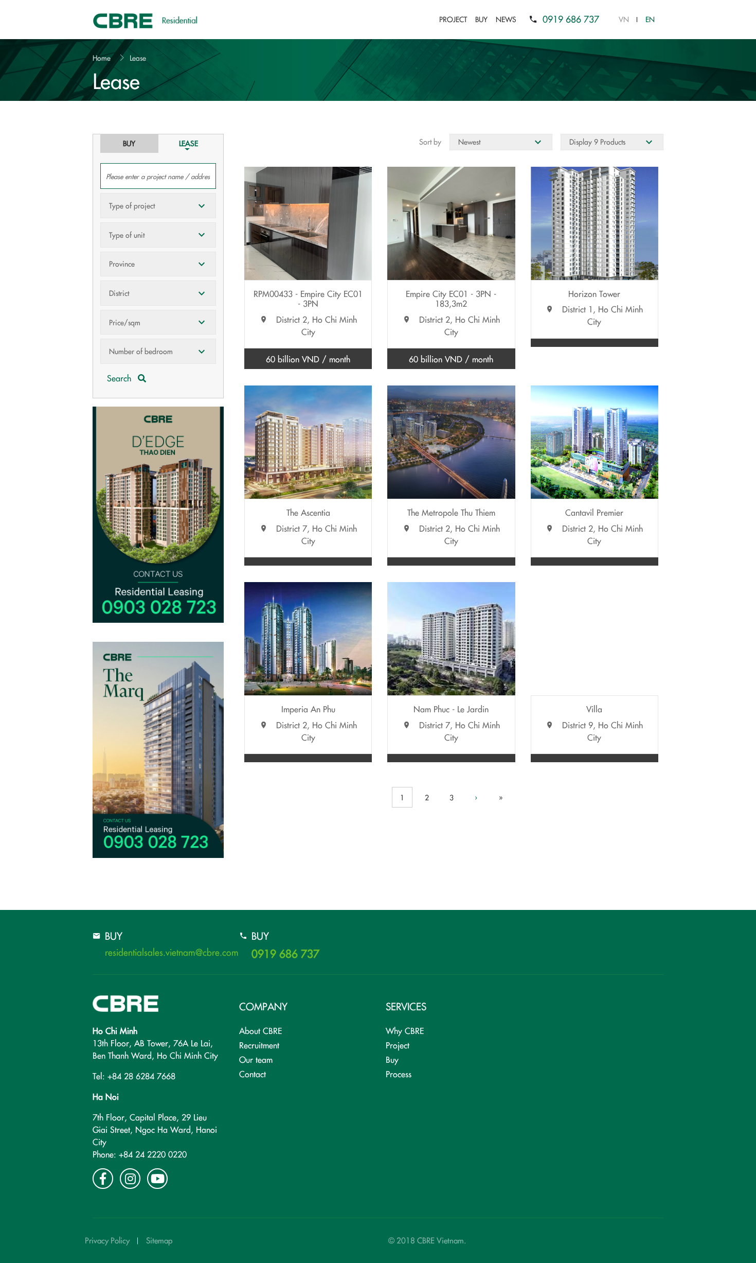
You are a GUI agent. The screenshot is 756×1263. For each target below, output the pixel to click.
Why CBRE (405, 1030)
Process (398, 1073)
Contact (252, 1073)
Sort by (430, 141)
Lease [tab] (188, 143)
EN (650, 19)
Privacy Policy (107, 1240)
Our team (256, 1059)
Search (120, 377)
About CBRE (260, 1030)
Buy (481, 19)
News (506, 19)
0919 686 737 (571, 18)
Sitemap (159, 1240)
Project (453, 19)
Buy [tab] (129, 143)
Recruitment (259, 1044)
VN (624, 19)
